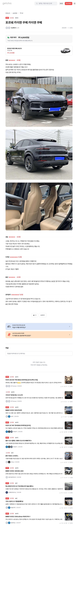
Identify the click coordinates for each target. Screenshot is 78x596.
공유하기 (42, 315)
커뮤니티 (8, 13)
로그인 (61, 3)
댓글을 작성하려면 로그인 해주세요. (16, 353)
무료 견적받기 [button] (68, 3)
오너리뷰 (15, 13)
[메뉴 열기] (74, 3)
